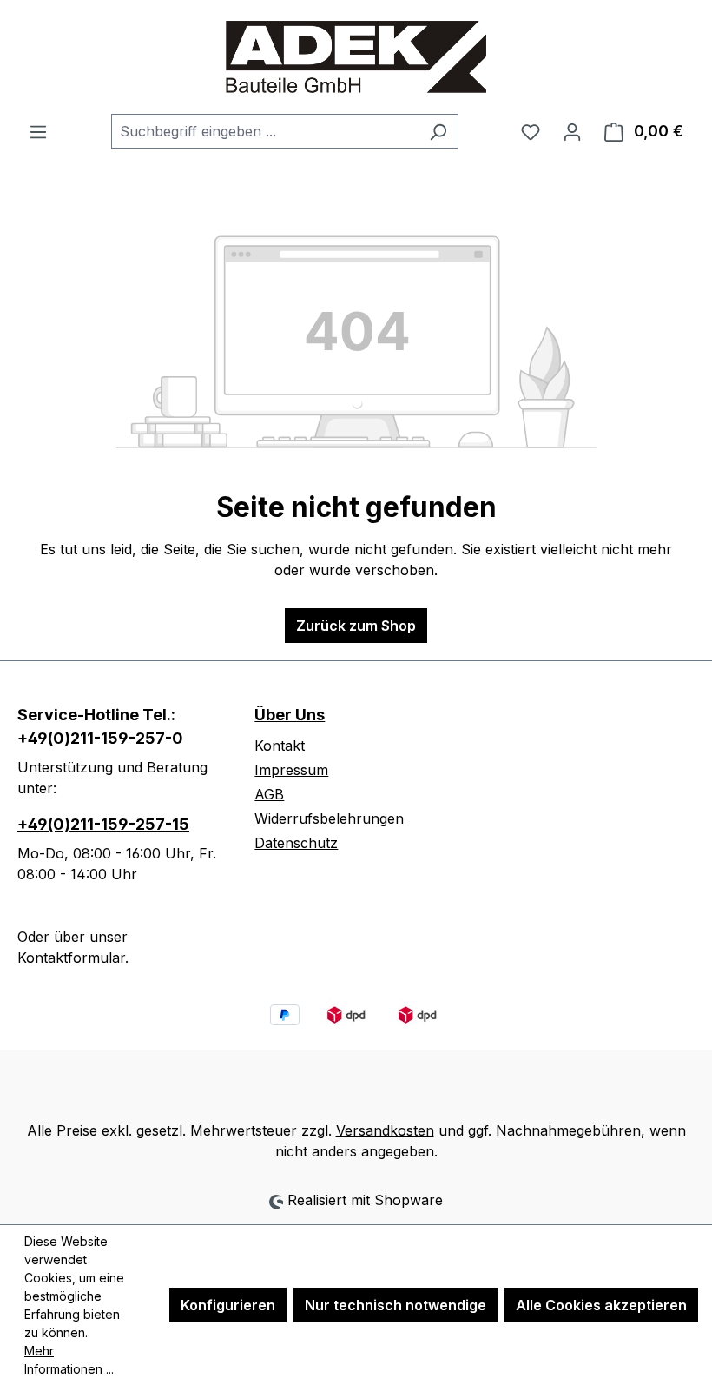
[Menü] (38, 131)
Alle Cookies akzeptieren (601, 1305)
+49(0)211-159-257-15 (103, 824)
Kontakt (279, 745)
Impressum (291, 770)
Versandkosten (385, 1130)
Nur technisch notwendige (395, 1305)
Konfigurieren (228, 1305)
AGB (269, 794)
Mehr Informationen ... (69, 1359)
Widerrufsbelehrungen (329, 818)
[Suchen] (438, 131)
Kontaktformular (71, 957)
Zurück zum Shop (356, 625)
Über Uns (289, 715)
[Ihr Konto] (572, 131)
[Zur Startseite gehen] (356, 57)
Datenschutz (296, 843)
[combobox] (265, 131)
